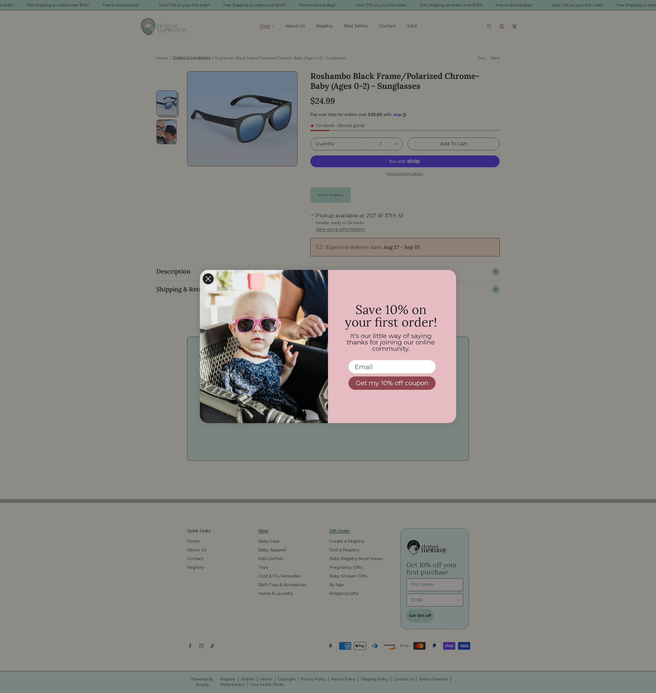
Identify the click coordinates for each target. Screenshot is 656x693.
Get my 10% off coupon (392, 383)
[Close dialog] (208, 279)
